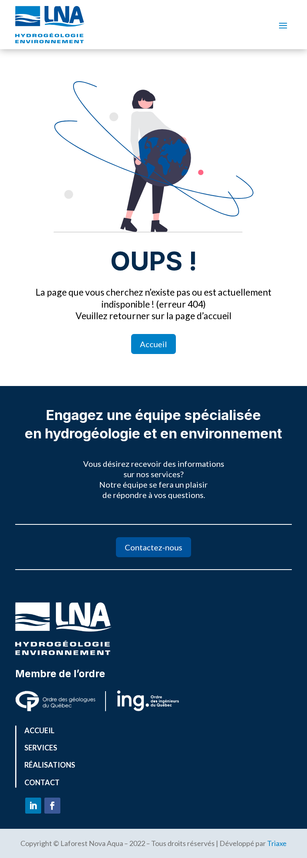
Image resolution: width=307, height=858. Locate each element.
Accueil (153, 344)
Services (40, 747)
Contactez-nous (153, 547)
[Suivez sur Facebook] (52, 806)
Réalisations (49, 764)
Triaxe (277, 843)
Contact (42, 782)
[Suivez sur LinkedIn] (33, 806)
